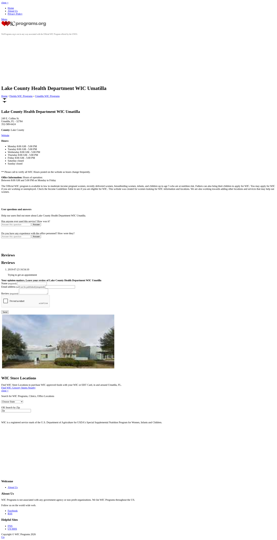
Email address (23, 286)
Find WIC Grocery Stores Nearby (18, 387)
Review (9, 293)
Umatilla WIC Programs (47, 96)
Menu (4, 19)
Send (5, 312)
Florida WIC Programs (21, 96)
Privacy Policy (15, 14)
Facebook (13, 510)
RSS (10, 513)
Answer (36, 224)
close (4, 2)
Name (9, 283)
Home (11, 8)
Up (2, 537)
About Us (13, 11)
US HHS (12, 528)
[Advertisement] (138, 59)
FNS (10, 526)
